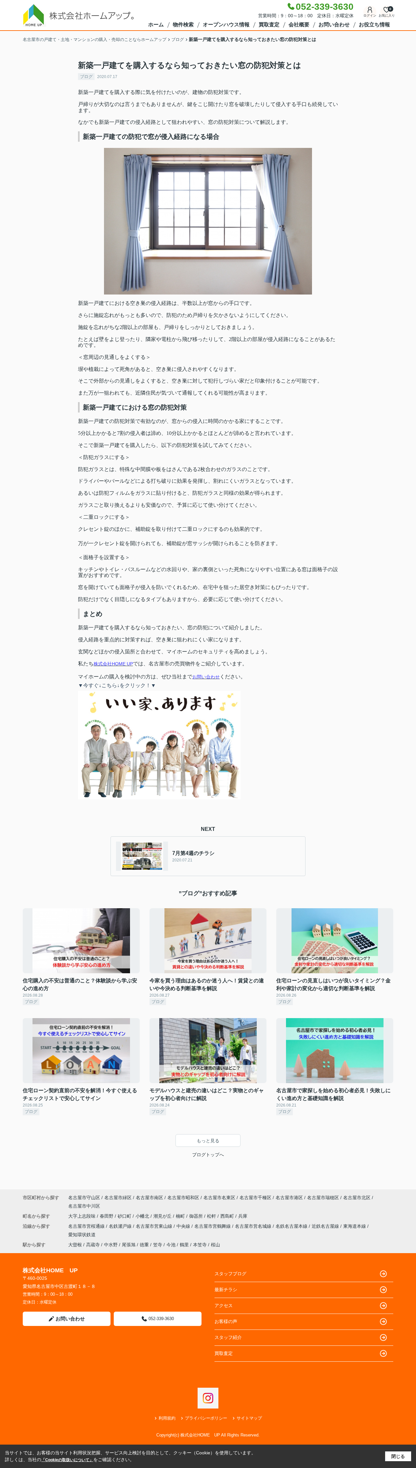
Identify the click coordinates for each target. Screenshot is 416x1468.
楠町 (181, 1216)
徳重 (144, 1244)
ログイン (369, 15)
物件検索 (183, 24)
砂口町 (125, 1216)
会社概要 (299, 24)
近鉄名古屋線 (326, 1226)
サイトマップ (249, 1418)
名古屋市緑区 (118, 1197)
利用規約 (167, 1418)
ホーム (156, 24)
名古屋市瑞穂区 (323, 1197)
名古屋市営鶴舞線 (213, 1226)
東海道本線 (355, 1226)
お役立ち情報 (374, 24)
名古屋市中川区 (84, 1206)
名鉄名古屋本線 (292, 1226)
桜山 (215, 1244)
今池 (171, 1244)
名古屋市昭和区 (183, 1197)
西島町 (227, 1216)
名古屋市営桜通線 (87, 1226)
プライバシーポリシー (206, 1418)
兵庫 (242, 1216)
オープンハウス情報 (226, 24)
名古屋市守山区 (84, 1197)
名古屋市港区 (289, 1197)
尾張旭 (129, 1244)
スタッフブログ (230, 1273)
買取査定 (269, 24)
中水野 (111, 1244)
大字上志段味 (82, 1216)
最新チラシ (225, 1289)
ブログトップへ (208, 1154)
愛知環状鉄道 (82, 1234)
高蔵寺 (93, 1244)
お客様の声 (225, 1321)
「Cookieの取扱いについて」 (67, 1460)
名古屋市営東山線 (155, 1226)
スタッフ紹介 (228, 1337)
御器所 (196, 1216)
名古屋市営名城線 (254, 1226)
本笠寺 (200, 1244)
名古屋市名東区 (219, 1197)
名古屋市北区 (356, 1197)
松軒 (212, 1216)
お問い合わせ (334, 24)
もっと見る (208, 1140)
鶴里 (184, 1244)
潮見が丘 (163, 1216)
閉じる (398, 1456)
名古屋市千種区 (255, 1197)
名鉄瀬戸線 (121, 1226)
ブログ (86, 76)
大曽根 (75, 1244)
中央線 (183, 1226)
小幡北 (143, 1216)
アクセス (223, 1305)
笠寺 (157, 1244)
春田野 (107, 1216)
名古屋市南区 (149, 1197)
